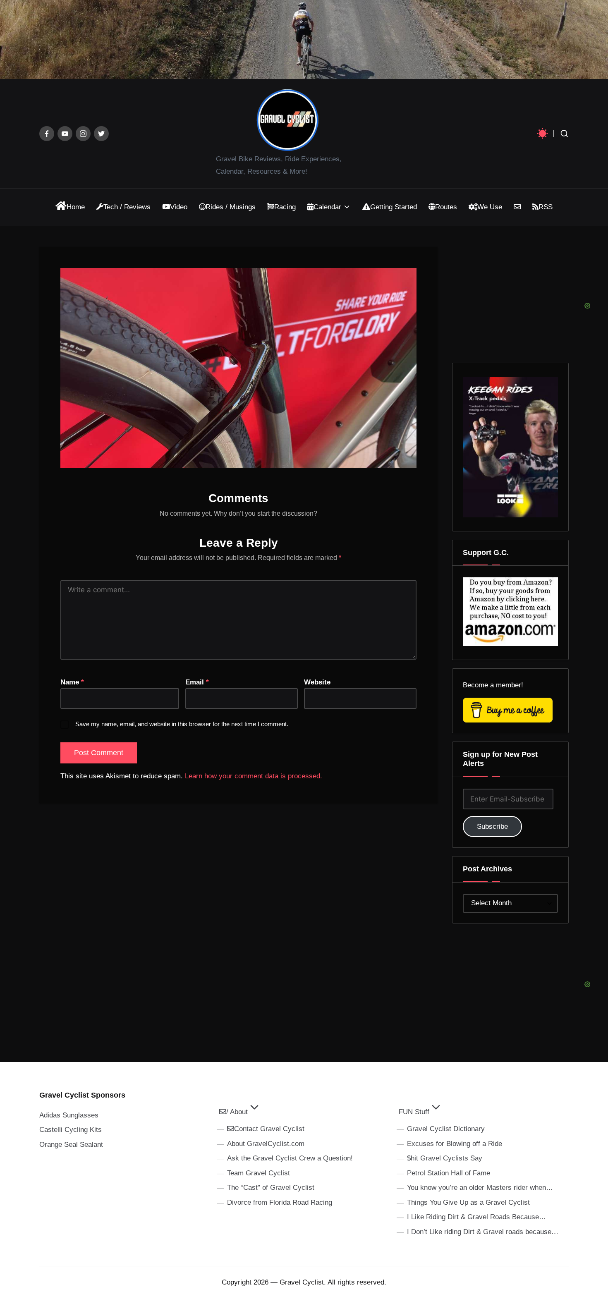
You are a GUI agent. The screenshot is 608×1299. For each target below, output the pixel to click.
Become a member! (493, 685)
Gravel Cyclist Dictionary (446, 1129)
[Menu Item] (46, 133)
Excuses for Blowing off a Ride (454, 1144)
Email (197, 682)
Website (317, 682)
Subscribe (492, 826)
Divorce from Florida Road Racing (279, 1202)
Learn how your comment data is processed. (253, 776)
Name (72, 682)
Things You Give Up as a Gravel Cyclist (468, 1202)
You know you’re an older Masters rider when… (480, 1187)
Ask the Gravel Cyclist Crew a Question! (290, 1158)
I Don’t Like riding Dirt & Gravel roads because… (482, 1232)
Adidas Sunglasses (68, 1115)
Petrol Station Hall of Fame (448, 1173)
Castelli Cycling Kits (70, 1130)
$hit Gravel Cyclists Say (444, 1158)
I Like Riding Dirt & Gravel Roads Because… (476, 1217)
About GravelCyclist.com (265, 1144)
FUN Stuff (414, 1112)
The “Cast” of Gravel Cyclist (270, 1187)
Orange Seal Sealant (71, 1144)
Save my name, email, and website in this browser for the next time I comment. (181, 723)
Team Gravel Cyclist (258, 1173)
